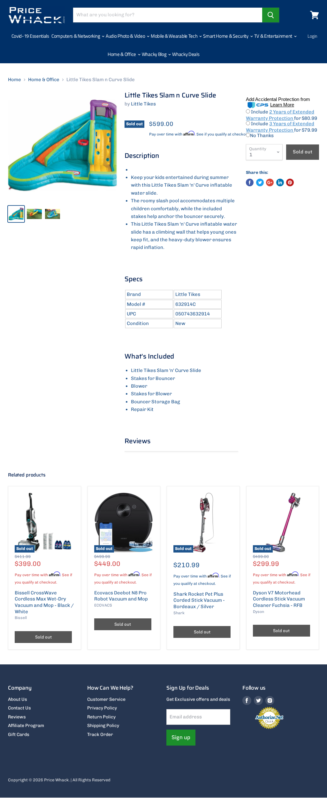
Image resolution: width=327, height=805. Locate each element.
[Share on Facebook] (250, 182)
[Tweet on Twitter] (260, 182)
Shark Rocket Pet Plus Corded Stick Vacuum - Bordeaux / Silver (199, 600)
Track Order (100, 734)
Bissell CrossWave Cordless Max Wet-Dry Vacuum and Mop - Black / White (44, 602)
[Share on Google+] (270, 182)
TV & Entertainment (273, 36)
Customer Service (106, 699)
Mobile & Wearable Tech (174, 36)
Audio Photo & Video (126, 36)
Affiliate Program (26, 725)
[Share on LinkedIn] (280, 182)
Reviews (17, 717)
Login (312, 36)
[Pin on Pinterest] (290, 182)
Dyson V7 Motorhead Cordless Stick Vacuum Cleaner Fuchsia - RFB (279, 599)
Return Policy (101, 717)
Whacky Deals (185, 54)
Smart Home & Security (226, 36)
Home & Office (122, 54)
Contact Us (19, 708)
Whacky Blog (154, 54)
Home (14, 79)
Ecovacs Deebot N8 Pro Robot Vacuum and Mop (121, 596)
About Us (17, 699)
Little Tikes (143, 104)
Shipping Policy (103, 725)
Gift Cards (18, 734)
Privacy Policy (102, 708)
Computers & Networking (76, 36)
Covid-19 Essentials (30, 36)
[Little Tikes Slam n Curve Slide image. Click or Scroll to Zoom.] (62, 145)
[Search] (270, 15)
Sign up (180, 737)
